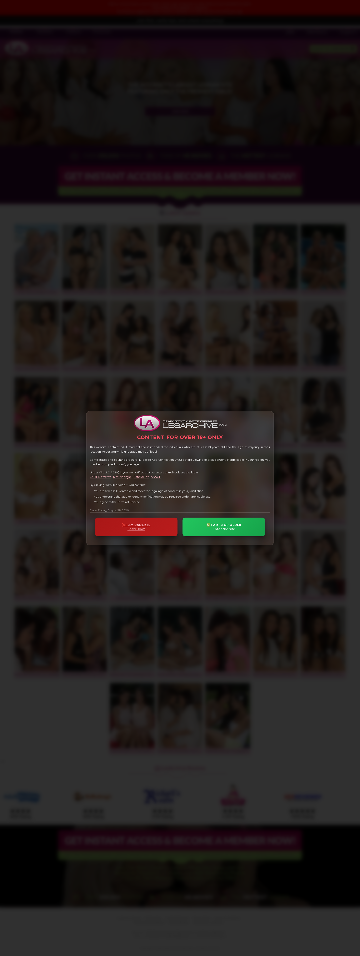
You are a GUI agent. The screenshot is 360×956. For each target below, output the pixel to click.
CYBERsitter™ (100, 477)
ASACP (156, 477)
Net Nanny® (122, 477)
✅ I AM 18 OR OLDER (224, 527)
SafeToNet (141, 477)
